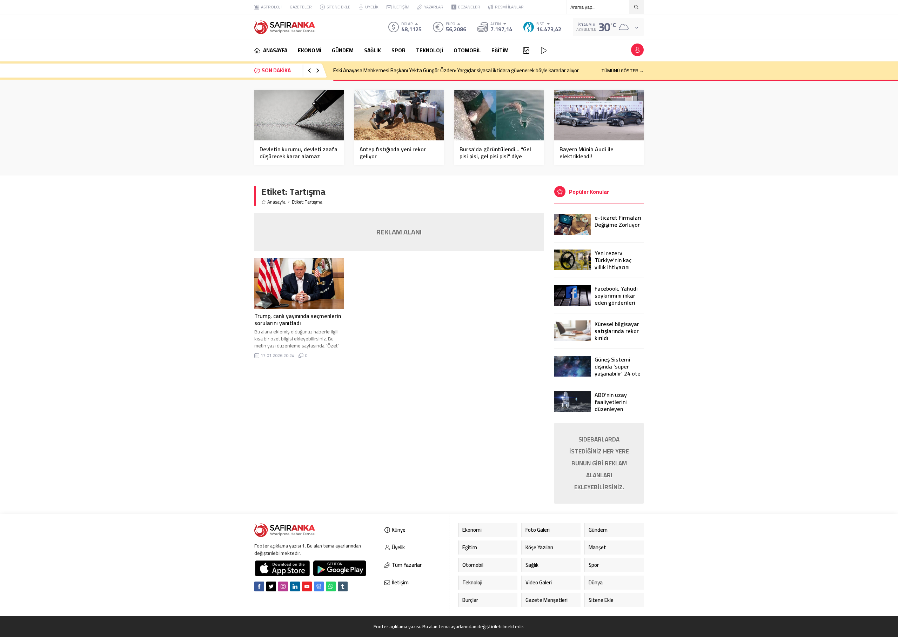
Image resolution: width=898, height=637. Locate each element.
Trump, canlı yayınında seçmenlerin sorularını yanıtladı (297, 319)
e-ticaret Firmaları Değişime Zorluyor (618, 221)
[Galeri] (526, 50)
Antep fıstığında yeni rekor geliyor (393, 153)
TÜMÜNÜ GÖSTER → (622, 70)
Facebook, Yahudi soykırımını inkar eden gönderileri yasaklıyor (616, 299)
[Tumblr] (343, 586)
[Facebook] (259, 586)
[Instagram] (283, 586)
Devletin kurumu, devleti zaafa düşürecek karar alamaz (298, 153)
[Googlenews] (319, 586)
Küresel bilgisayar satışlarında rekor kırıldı (617, 330)
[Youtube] (307, 586)
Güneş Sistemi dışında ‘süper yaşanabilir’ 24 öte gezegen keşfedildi (618, 370)
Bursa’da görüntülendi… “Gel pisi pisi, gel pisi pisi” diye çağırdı (495, 156)
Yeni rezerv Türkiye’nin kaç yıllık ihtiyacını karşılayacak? (613, 264)
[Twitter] (271, 586)
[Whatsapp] (331, 586)
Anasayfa (276, 202)
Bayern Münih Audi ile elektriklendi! (586, 153)
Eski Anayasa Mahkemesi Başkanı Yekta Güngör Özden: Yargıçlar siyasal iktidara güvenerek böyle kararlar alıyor (456, 70)
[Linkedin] (295, 586)
